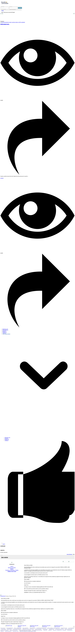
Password (10, 6)
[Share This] (37, 174)
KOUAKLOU (3, 596)
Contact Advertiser (69, 554)
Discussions (5, 330)
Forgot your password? (12, 9)
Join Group (1, 178)
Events (4, 331)
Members (5, 329)
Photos (7, 439)
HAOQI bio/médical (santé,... (5, 24)
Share (74, 554)
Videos (6, 440)
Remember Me (4, 9)
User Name (2, 6)
